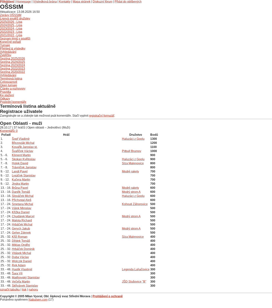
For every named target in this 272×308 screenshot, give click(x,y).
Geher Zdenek (21, 232)
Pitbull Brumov (131, 151)
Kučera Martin (21, 179)
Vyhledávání (8, 51)
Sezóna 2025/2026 (12, 58)
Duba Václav (20, 257)
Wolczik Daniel (22, 261)
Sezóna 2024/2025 (12, 61)
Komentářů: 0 (9, 130)
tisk (24, 289)
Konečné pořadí (10, 41)
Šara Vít (17, 273)
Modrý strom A (131, 191)
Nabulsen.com (38, 299)
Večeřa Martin (21, 281)
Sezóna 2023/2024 (12, 65)
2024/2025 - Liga (11, 25)
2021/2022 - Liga (11, 35)
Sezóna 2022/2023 (12, 68)
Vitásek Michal (21, 253)
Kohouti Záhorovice (135, 204)
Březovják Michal (23, 142)
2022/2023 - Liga (11, 31)
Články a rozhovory (12, 88)
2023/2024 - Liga (11, 28)
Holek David (20, 163)
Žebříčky (5, 55)
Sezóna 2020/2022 (12, 71)
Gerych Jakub (21, 228)
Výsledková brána (45, 1)
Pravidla (5, 91)
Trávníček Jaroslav (24, 167)
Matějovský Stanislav (26, 277)
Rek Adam (19, 265)
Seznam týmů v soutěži (15, 38)
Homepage (23, 1)
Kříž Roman (19, 236)
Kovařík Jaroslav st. (24, 147)
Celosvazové (8, 81)
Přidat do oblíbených (128, 1)
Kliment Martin (21, 155)
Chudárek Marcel (23, 216)
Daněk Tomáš (21, 191)
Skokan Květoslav (24, 159)
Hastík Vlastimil (22, 269)
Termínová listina (11, 78)
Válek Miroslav (21, 208)
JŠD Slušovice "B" (134, 281)
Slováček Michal (22, 195)
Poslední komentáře (13, 101)
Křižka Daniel (21, 212)
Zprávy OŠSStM (10, 15)
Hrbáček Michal (22, 224)
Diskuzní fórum (102, 1)
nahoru (33, 289)
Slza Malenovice (133, 163)
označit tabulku (10, 289)
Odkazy (5, 98)
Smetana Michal (22, 204)
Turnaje (5, 45)
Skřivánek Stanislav (25, 285)
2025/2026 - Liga (11, 21)
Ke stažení (7, 95)
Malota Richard (22, 220)
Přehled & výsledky (12, 48)
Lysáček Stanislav (24, 175)
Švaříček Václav (22, 151)
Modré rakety (130, 171)
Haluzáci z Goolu (133, 138)
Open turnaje (8, 85)
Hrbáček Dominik (23, 249)
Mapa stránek (81, 1)
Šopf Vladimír (21, 138)
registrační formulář (101, 115)
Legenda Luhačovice (136, 269)
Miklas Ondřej (21, 244)
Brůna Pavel (20, 187)
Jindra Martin (20, 183)
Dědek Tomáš (21, 240)
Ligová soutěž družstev (15, 18)
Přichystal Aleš (21, 200)
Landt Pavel (20, 171)
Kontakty (64, 1)
